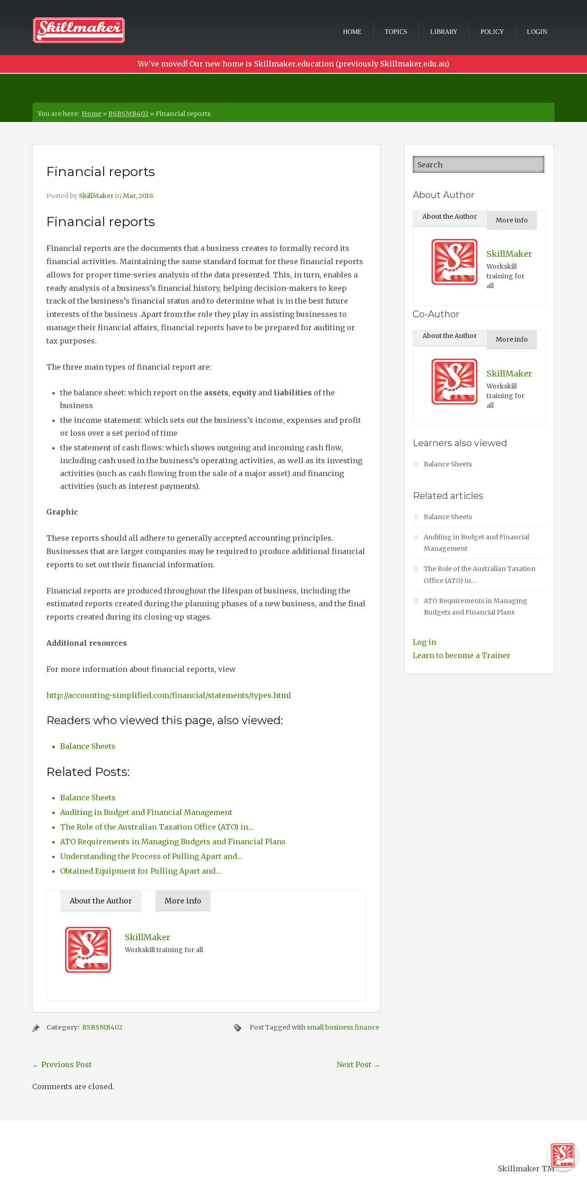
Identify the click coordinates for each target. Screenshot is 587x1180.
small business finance (343, 1027)
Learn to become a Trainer (461, 655)
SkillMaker (96, 196)
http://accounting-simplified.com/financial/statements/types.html (168, 695)
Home (352, 31)
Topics (396, 31)
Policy (492, 31)
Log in (424, 642)
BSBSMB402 (128, 114)
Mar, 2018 (138, 196)
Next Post (359, 1064)
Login (537, 31)
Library (444, 31)
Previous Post (62, 1064)
